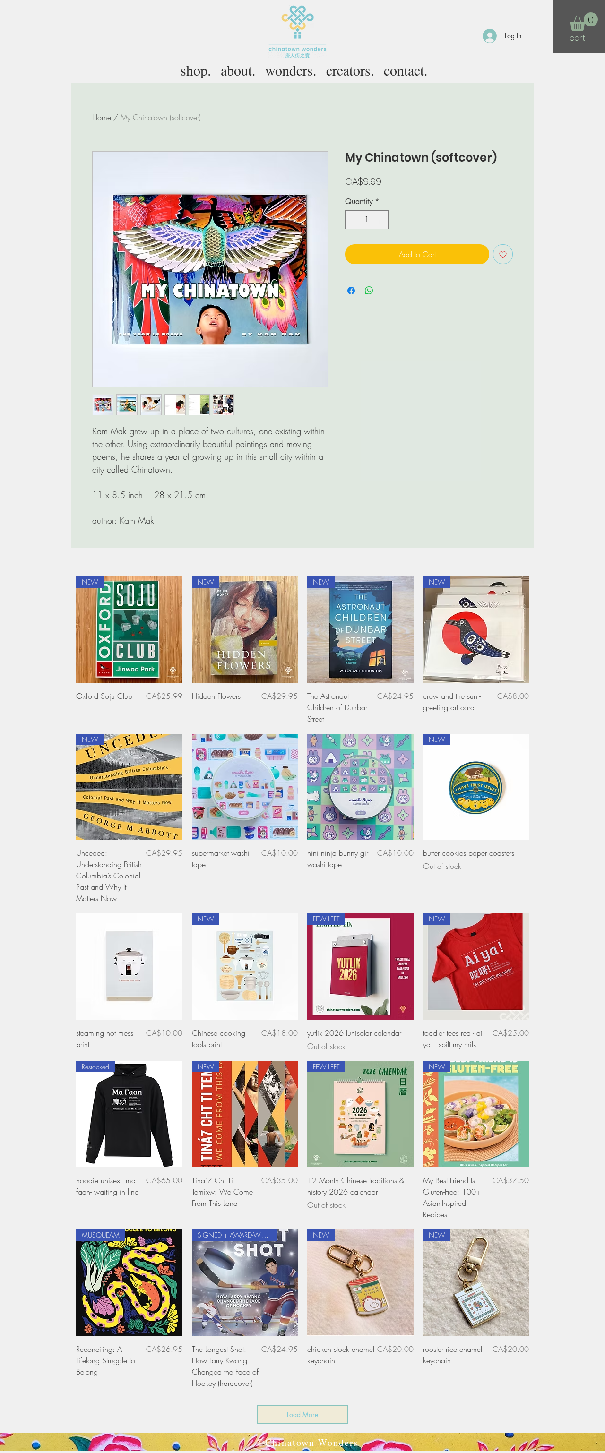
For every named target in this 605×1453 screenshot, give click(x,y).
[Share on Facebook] (351, 290)
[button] (584, 21)
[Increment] (380, 220)
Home (101, 117)
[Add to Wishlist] (503, 254)
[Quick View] (245, 787)
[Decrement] (353, 220)
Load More (302, 1414)
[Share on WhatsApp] (369, 290)
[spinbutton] (367, 220)
